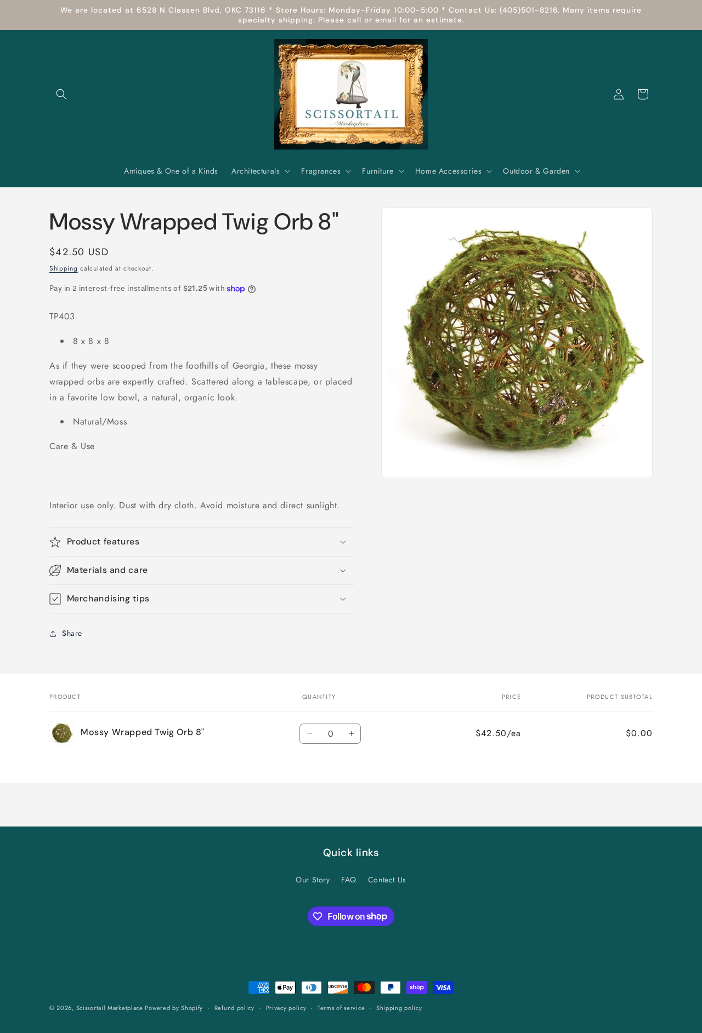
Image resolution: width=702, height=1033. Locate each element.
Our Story (313, 879)
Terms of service (341, 1007)
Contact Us (387, 879)
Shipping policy (399, 1007)
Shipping (63, 268)
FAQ (348, 879)
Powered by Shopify (174, 1007)
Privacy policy (286, 1007)
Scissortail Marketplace (110, 1007)
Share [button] (72, 633)
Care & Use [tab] (72, 446)
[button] (61, 94)
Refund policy (234, 1007)
